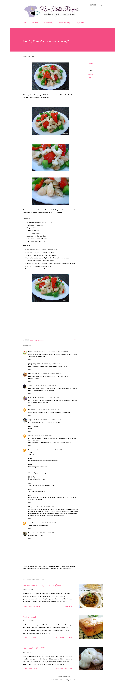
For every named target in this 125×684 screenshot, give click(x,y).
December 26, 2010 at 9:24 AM (45, 435)
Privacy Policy (48, 22)
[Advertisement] (50, 319)
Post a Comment (34, 606)
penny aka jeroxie (34, 363)
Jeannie (30, 385)
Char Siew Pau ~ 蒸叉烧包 (33, 648)
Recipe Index (79, 22)
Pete (29, 533)
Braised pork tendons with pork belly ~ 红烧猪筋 (42, 585)
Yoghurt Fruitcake (30, 617)
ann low (30, 435)
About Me (35, 22)
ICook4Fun (32, 397)
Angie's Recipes (33, 419)
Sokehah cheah (33, 450)
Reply (30, 359)
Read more (68, 606)
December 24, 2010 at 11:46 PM (45, 385)
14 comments (33, 637)
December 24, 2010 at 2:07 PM (52, 363)
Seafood (90, 74)
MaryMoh (31, 507)
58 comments (33, 669)
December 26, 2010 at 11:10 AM (51, 450)
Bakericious (32, 409)
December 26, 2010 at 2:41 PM (47, 507)
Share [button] (90, 63)
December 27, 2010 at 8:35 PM (45, 523)
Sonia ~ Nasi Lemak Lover (37, 352)
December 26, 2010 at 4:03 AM (51, 419)
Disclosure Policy (64, 22)
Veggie (90, 77)
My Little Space (33, 373)
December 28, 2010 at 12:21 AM (44, 533)
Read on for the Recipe (64, 637)
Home (24, 22)
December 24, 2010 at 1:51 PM (58, 352)
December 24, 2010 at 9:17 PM (51, 373)
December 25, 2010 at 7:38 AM (48, 409)
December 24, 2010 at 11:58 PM (48, 397)
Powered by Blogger (63, 676)
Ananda (30, 523)
